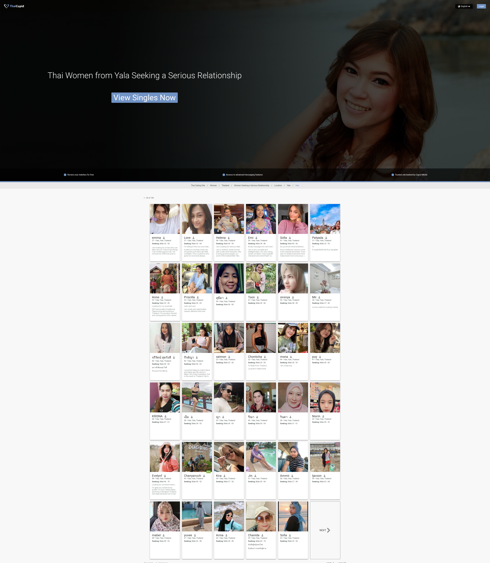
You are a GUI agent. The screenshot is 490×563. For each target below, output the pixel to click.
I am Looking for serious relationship (229, 247)
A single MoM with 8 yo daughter (325, 250)
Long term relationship (257, 369)
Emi (250, 238)
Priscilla (189, 297)
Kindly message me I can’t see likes (261, 247)
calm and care (189, 306)
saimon (221, 357)
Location (278, 185)
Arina (219, 535)
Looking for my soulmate (162, 306)
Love (187, 238)
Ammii (284, 476)
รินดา (283, 417)
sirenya (285, 297)
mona (284, 357)
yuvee (188, 535)
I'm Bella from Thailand (257, 366)
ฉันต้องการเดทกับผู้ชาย (257, 548)
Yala (288, 185)
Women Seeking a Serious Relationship (251, 185)
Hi (313, 247)
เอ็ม (186, 417)
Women (213, 185)
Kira (219, 476)
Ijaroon (317, 476)
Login (481, 6)
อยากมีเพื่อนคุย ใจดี (159, 367)
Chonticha (255, 357)
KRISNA (157, 416)
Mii (314, 297)
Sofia (283, 238)
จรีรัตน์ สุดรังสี (161, 357)
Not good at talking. (160, 371)
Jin (250, 476)
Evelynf (157, 476)
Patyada (317, 238)
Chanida (253, 535)
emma (156, 238)
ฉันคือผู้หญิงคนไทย (255, 545)
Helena (221, 238)
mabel (156, 535)
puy (314, 357)
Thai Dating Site (198, 185)
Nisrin (316, 416)
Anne (155, 297)
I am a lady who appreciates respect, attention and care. (195, 310)
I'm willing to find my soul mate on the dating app (197, 247)
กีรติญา (189, 357)
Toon (251, 297)
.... (185, 367)
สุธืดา (220, 298)
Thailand (225, 185)
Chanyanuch (192, 476)
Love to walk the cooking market (325, 307)
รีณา (251, 417)
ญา (218, 417)
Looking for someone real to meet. (165, 485)
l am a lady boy (286, 366)
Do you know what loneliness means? (293, 247)
